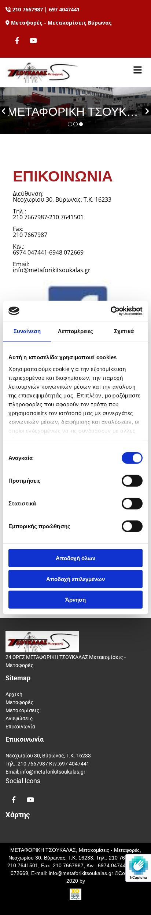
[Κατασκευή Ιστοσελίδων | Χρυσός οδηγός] (75, 894)
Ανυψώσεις (19, 718)
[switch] (132, 481)
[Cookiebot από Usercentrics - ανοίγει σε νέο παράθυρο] (110, 311)
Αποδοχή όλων (75, 558)
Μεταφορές (19, 702)
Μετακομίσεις (22, 710)
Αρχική (13, 694)
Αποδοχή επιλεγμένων (75, 579)
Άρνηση (75, 600)
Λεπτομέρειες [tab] (75, 331)
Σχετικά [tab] (124, 331)
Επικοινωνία (20, 727)
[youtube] (33, 40)
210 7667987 (27, 9)
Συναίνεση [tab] (27, 331)
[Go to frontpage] (56, 72)
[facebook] (17, 40)
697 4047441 (64, 9)
